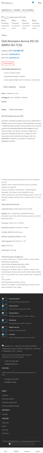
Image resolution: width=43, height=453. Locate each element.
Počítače (17, 10)
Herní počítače (27, 10)
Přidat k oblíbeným (9, 87)
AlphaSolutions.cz (34, 441)
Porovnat (22, 87)
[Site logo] (7, 3)
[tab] (4, 109)
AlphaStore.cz (7, 10)
